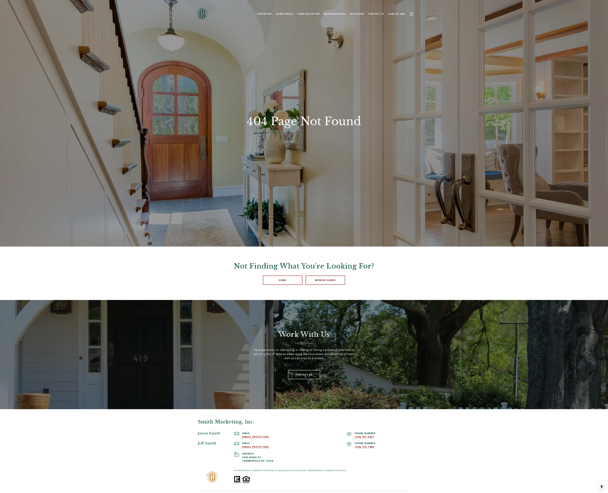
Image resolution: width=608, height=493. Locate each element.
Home (282, 280)
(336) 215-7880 (364, 446)
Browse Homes (325, 280)
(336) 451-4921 (364, 436)
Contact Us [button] (304, 374)
